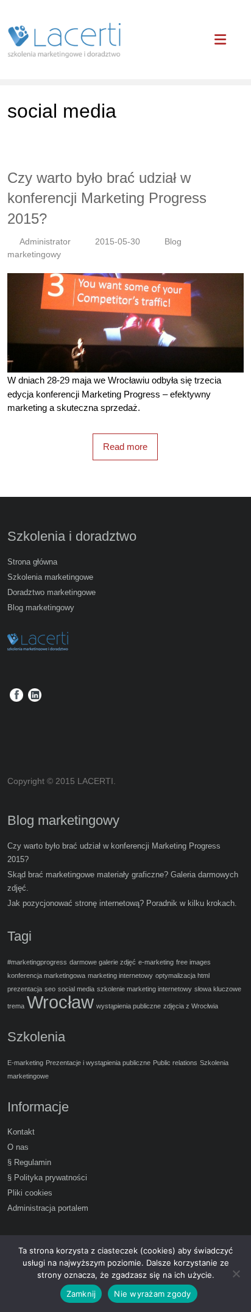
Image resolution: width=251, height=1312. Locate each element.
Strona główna (32, 561)
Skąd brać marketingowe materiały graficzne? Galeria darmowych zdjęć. (122, 881)
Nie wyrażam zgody (152, 1294)
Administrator (45, 241)
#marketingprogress (37, 962)
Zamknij (81, 1294)
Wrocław (60, 1002)
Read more (125, 446)
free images (193, 962)
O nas (18, 1147)
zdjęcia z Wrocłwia (190, 1006)
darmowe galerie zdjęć (102, 962)
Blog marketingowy (40, 607)
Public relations (175, 1062)
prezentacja (24, 989)
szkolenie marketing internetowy (144, 989)
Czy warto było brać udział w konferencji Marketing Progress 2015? (107, 198)
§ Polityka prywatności (47, 1177)
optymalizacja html (182, 975)
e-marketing (156, 962)
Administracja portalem (47, 1208)
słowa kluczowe (217, 989)
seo (49, 989)
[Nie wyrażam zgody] (236, 1273)
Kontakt (21, 1131)
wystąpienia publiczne (128, 1006)
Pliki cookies (29, 1192)
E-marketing (25, 1062)
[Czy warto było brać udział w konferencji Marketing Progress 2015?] (125, 279)
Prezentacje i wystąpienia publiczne (98, 1062)
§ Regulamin (29, 1162)
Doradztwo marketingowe (51, 592)
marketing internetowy (120, 975)
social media (76, 989)
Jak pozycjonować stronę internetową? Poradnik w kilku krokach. (122, 903)
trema (15, 1006)
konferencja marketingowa (46, 975)
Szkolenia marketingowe (50, 577)
